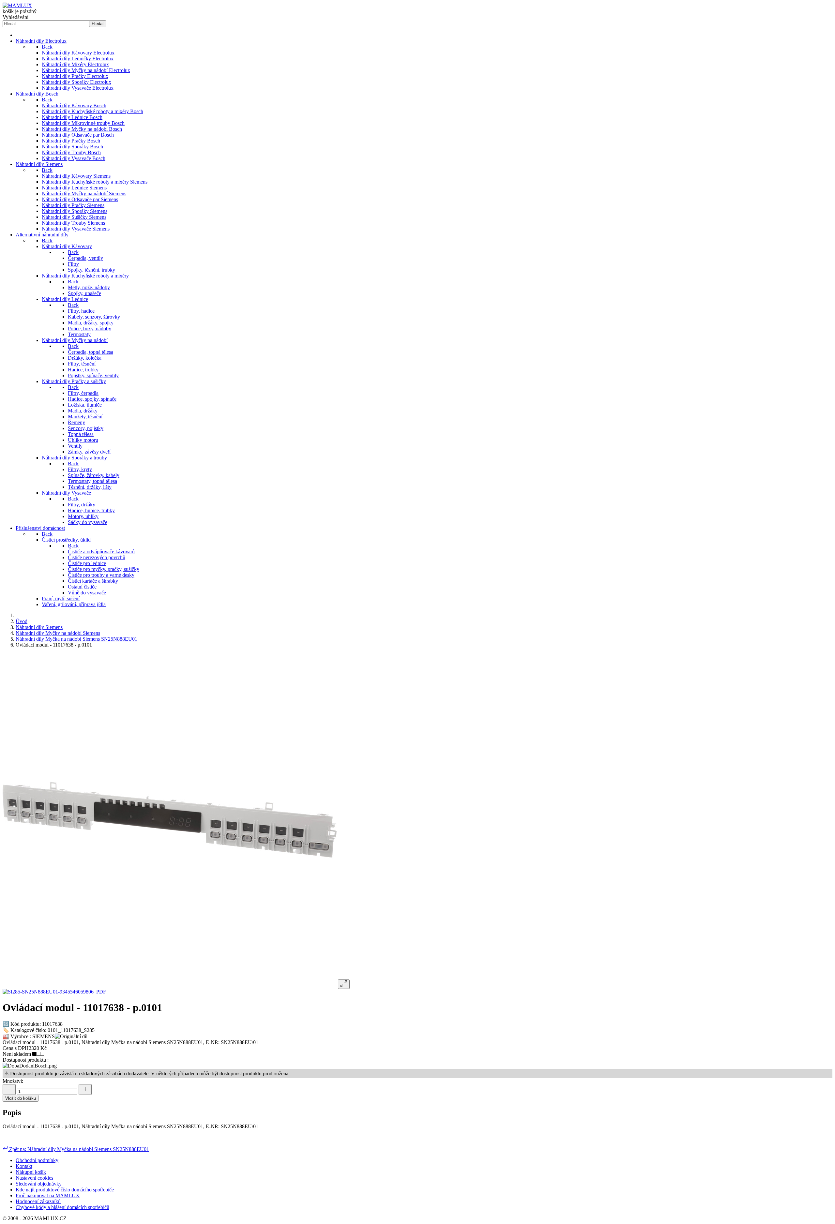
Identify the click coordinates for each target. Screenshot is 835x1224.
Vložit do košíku (20, 1098)
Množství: (13, 1081)
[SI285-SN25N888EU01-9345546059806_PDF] (54, 991)
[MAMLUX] (17, 5)
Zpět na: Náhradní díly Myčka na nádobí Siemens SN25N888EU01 (78, 1149)
